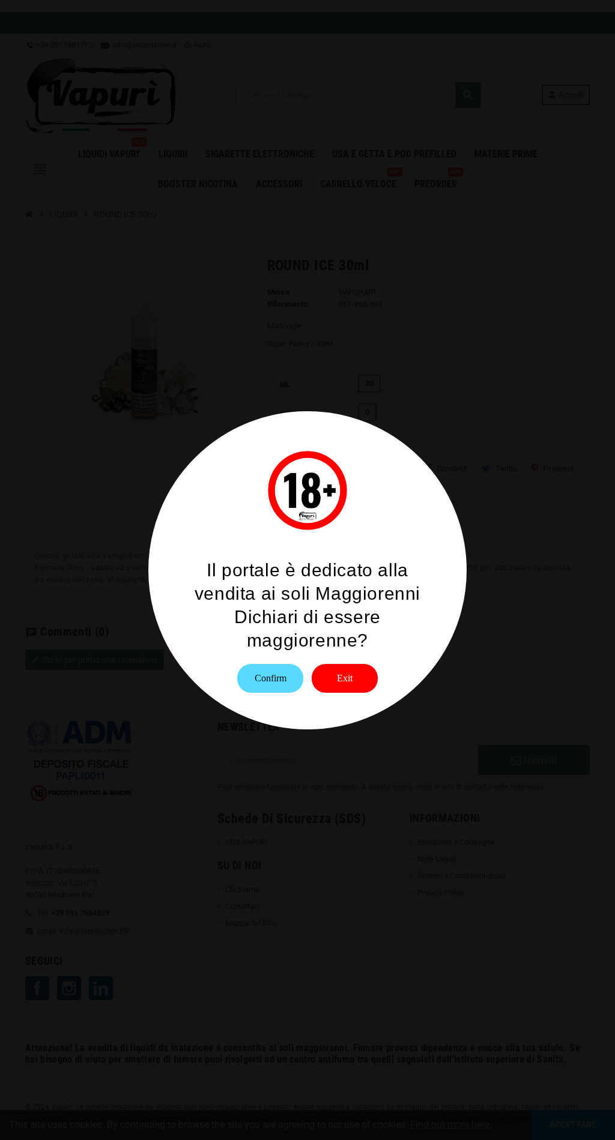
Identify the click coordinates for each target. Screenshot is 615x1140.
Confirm (270, 678)
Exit (345, 678)
